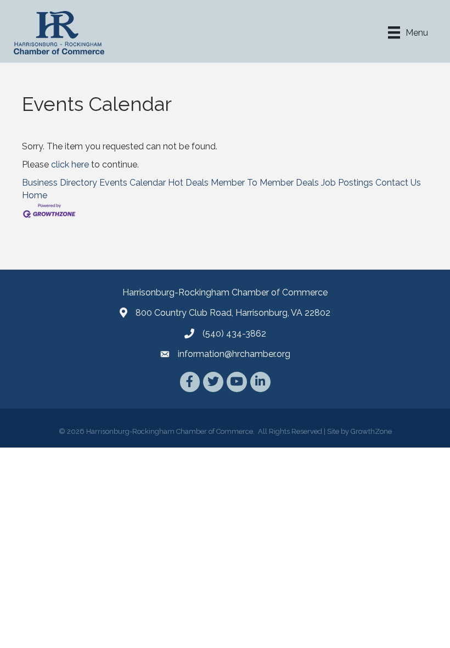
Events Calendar (132, 182)
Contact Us (398, 182)
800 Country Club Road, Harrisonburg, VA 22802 (233, 313)
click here (70, 164)
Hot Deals (188, 182)
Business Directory (59, 182)
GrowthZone (371, 431)
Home (34, 195)
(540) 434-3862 (234, 333)
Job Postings (347, 182)
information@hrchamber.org (234, 354)
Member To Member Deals (265, 182)
